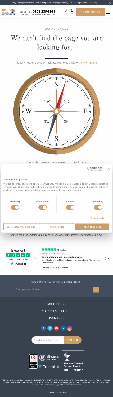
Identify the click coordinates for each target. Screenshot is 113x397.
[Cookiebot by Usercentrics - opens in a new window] (89, 168)
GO (95, 289)
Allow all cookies (92, 227)
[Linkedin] (63, 328)
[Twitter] (50, 328)
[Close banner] (109, 169)
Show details (97, 218)
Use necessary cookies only (20, 227)
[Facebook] (43, 328)
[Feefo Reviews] (73, 361)
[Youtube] (56, 328)
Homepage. (90, 62)
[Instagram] (69, 328)
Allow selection (56, 227)
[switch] (42, 207)
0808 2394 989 (44, 11)
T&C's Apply (92, 2)
